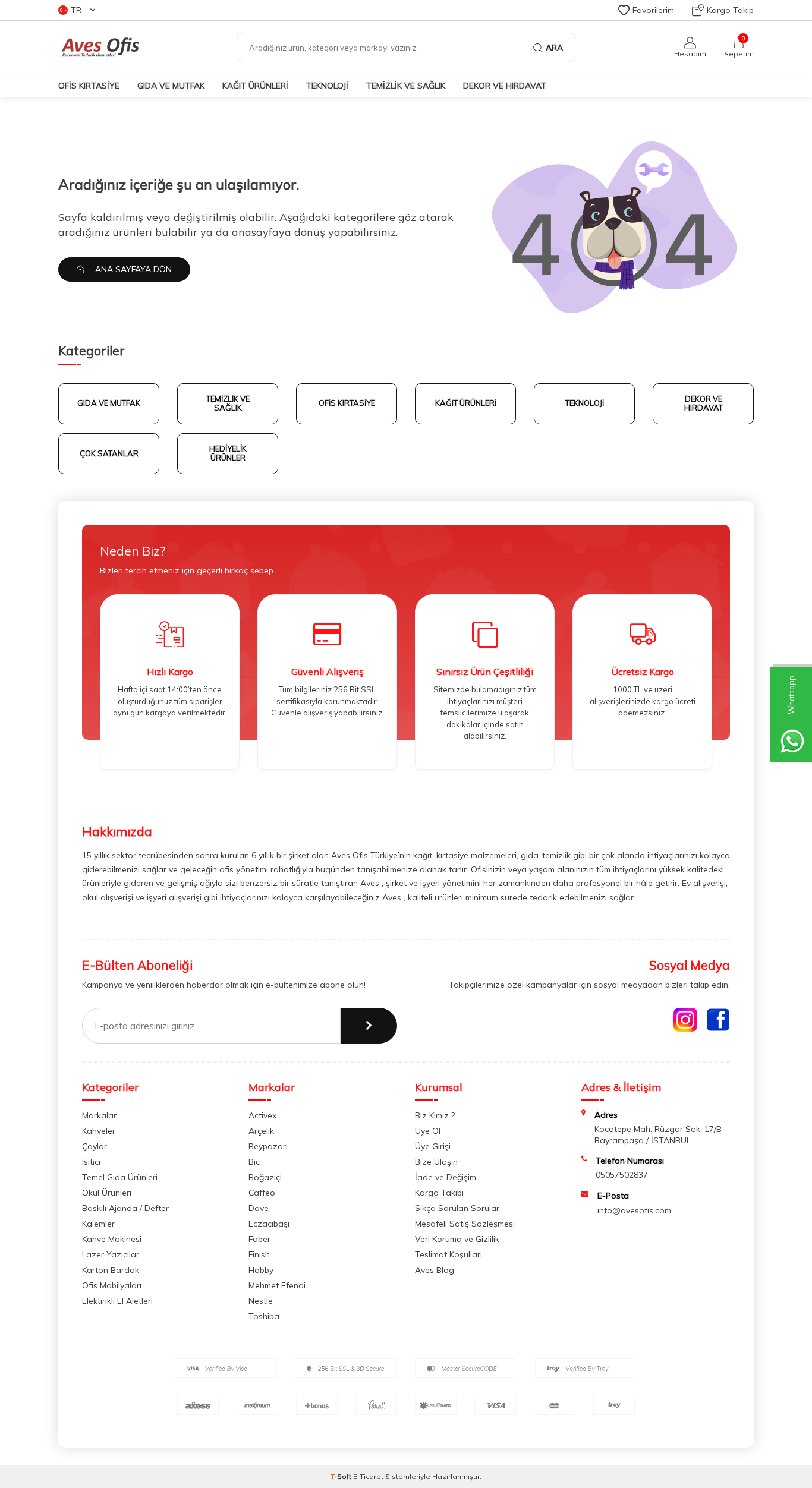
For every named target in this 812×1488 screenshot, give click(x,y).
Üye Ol (427, 1131)
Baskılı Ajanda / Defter (125, 1208)
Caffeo (261, 1192)
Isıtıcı (91, 1161)
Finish (259, 1254)
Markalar (99, 1115)
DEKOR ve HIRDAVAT (504, 85)
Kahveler (98, 1131)
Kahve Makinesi (111, 1239)
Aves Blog (434, 1270)
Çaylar (94, 1146)
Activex (262, 1115)
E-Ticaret (368, 1476)
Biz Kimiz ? (435, 1115)
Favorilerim (653, 10)
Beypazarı (268, 1146)
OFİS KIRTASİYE (88, 85)
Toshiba (263, 1316)
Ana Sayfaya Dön (132, 269)
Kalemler (98, 1223)
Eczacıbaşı (268, 1223)
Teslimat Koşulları (448, 1254)
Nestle (260, 1300)
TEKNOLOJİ (327, 85)
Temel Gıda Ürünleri (120, 1177)
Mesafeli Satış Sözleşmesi (465, 1223)
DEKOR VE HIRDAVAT (703, 403)
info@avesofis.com (634, 1210)
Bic (254, 1161)
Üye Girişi (433, 1146)
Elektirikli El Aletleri (117, 1300)
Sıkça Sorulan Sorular (457, 1208)
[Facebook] (718, 1020)
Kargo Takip (730, 10)
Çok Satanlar (109, 453)
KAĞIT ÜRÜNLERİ (255, 85)
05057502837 (622, 1174)
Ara (554, 47)
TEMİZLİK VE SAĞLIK (405, 85)
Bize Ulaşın (436, 1161)
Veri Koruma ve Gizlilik (457, 1239)
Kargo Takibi (439, 1192)
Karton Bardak (110, 1270)
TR (76, 10)
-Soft (342, 1476)
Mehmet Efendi (277, 1285)
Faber (259, 1239)
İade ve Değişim (445, 1177)
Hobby (260, 1270)
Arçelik (261, 1131)
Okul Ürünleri (106, 1192)
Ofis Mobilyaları (111, 1285)
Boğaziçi (265, 1177)
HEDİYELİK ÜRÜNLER (228, 453)
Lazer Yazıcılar (110, 1254)
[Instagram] (685, 1020)
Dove (258, 1208)
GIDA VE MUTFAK (170, 85)
